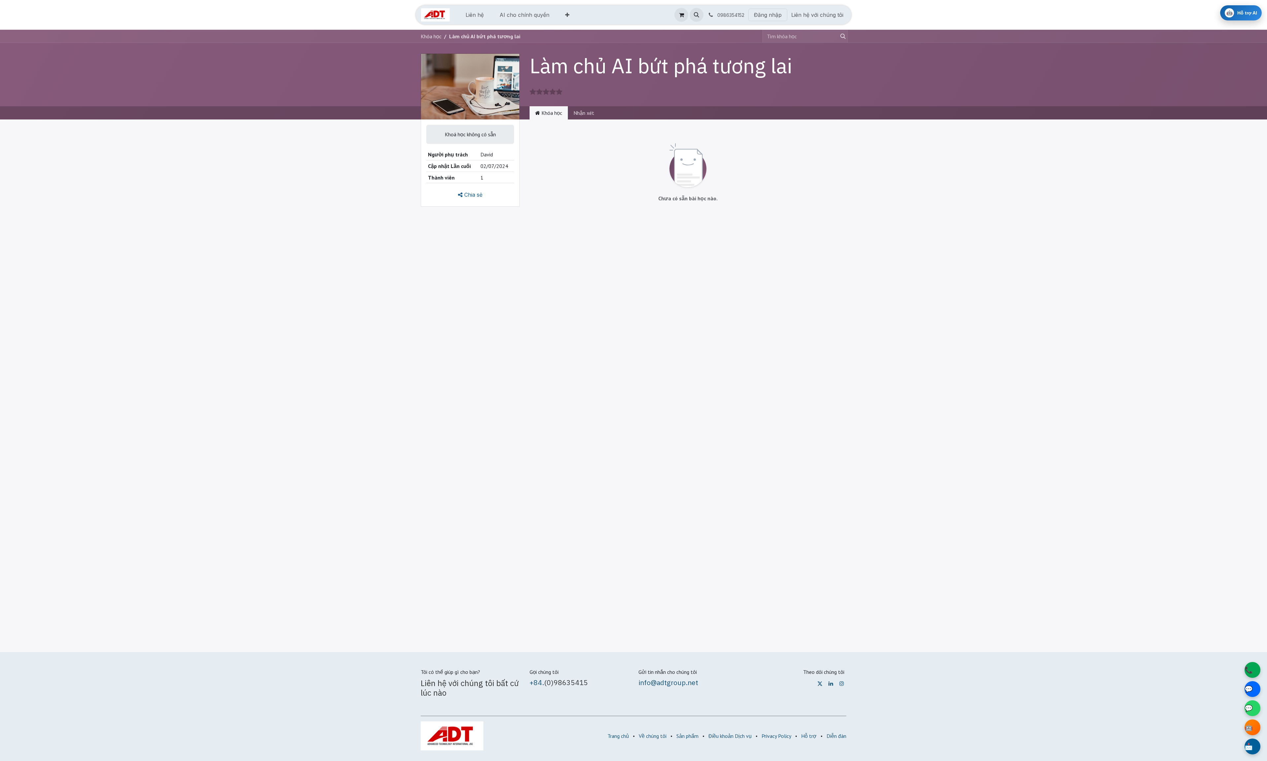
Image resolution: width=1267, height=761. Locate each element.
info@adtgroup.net (668, 682)
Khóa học (431, 36)
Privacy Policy (776, 736)
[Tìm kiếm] (841, 36)
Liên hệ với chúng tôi (817, 15)
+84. (537, 682)
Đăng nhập (768, 15)
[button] (696, 15)
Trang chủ (618, 736)
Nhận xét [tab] (583, 113)
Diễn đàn (836, 736)
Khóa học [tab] (551, 113)
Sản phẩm (687, 736)
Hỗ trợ (809, 736)
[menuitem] (475, 14)
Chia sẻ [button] (472, 194)
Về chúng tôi (652, 736)
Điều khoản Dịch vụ (730, 736)
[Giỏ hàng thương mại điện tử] (681, 15)
